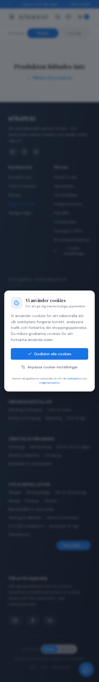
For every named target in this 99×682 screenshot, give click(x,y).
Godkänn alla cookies (52, 354)
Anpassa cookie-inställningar (52, 367)
